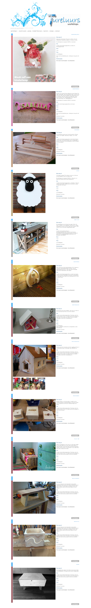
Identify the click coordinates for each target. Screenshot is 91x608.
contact (57, 31)
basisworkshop (65, 234)
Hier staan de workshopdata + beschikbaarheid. (65, 60)
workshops (14, 31)
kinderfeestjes (37, 31)
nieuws (52, 31)
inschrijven (22, 31)
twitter (45, 31)
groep (29, 31)
